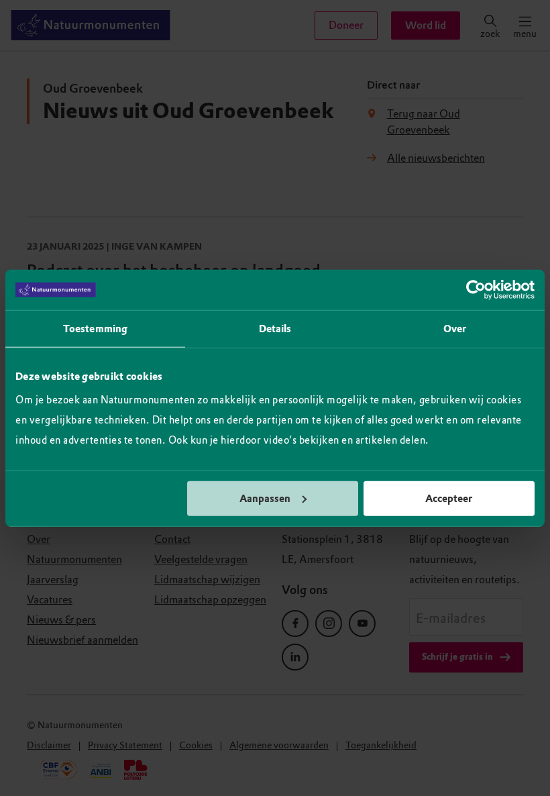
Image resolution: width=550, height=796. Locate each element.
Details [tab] (275, 329)
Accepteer (448, 498)
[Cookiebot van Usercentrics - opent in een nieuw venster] (476, 290)
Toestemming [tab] (95, 329)
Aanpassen (264, 498)
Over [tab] (454, 329)
